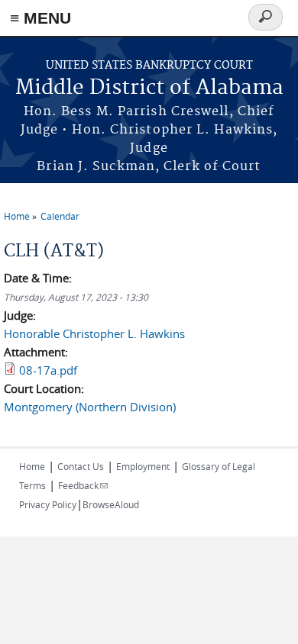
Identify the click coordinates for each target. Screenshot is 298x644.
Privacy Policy (47, 504)
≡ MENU (40, 18)
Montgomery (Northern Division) (90, 406)
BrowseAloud (111, 504)
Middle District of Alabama (149, 88)
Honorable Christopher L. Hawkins (94, 333)
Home (17, 216)
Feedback (83, 485)
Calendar (59, 216)
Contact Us (80, 466)
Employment (143, 466)
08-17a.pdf (48, 370)
